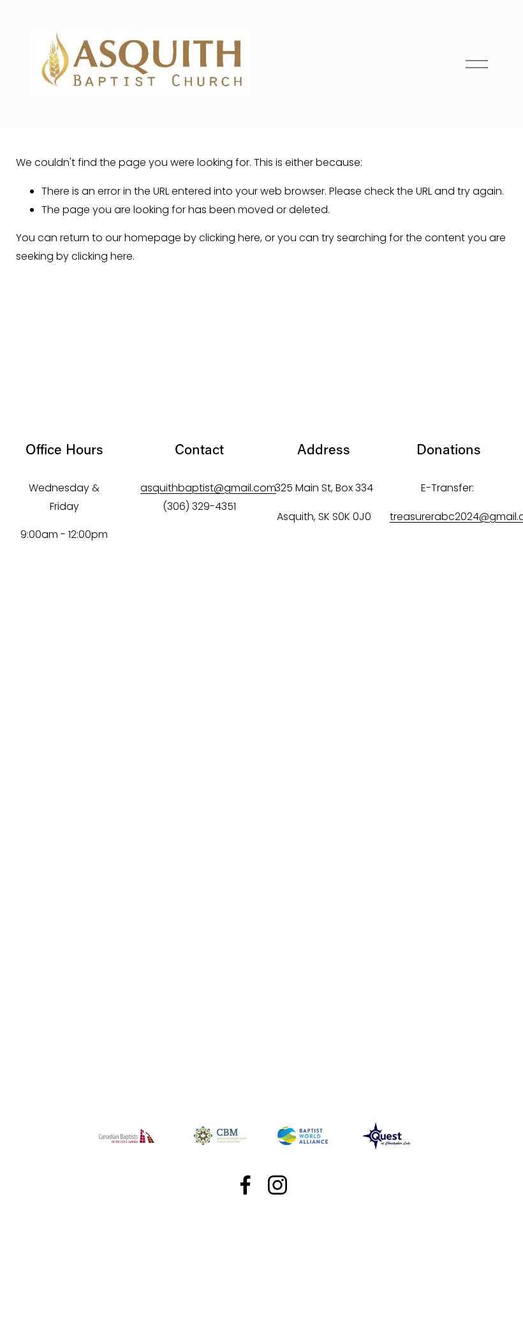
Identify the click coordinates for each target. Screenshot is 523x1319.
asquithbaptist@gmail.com (208, 488)
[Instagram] (277, 1185)
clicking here (229, 237)
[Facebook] (245, 1185)
